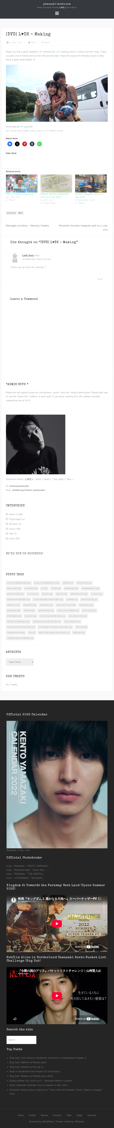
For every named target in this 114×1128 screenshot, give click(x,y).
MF (21, 126)
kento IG (13, 605)
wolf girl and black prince (54, 632)
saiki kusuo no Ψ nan (52, 616)
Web (69, 1115)
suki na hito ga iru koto (21, 627)
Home (21, 1115)
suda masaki (72, 621)
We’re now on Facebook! (24, 553)
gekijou (61, 594)
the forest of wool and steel (55, 627)
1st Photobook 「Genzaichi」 (29, 878)
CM (44, 588)
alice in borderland (18, 583)
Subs (12, 538)
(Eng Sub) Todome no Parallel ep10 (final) (31, 1076)
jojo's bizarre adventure (48, 599)
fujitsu (33, 594)
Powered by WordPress (41, 1121)
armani (68, 583)
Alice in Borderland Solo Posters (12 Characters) (35, 1071)
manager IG (45, 610)
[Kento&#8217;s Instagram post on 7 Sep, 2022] (91, 184)
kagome (72, 599)
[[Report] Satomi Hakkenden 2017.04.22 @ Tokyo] (56, 184)
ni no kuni (89, 610)
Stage (79, 1115)
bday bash (14, 588)
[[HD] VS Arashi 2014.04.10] (22, 184)
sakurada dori (77, 616)
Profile (32, 1115)
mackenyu (86, 605)
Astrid (67, 1121)
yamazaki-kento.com (57, 4)
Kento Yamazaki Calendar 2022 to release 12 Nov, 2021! (39, 1085)
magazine (13, 610)
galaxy (47, 594)
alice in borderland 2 (46, 583)
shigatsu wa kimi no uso (47, 621)
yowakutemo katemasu (20, 638)
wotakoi (79, 632)
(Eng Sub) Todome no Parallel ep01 (28, 1062)
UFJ (32, 632)
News (47, 42)
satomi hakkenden (18, 621)
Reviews (13, 524)
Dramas (57, 1115)
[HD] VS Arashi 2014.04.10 (20, 194)
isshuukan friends (18, 599)
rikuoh (30, 616)
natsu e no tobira (67, 610)
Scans (12, 529)
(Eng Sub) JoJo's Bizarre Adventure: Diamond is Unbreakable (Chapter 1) (48, 1058)
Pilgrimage (15, 519)
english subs (15, 594)
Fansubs (92, 1115)
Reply (100, 279)
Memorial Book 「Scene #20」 (30, 870)
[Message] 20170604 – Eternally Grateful (27, 225)
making (29, 610)
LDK (58, 52)
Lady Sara (28, 255)
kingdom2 (46, 605)
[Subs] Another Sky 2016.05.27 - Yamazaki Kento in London (41, 1081)
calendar (31, 588)
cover (56, 588)
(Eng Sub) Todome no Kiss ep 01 (27, 1067)
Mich (33, 42)
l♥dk (21, 213)
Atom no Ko (84, 583)
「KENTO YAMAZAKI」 (37, 866)
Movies (44, 1115)
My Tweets (11, 684)
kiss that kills (66, 605)
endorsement (90, 588)
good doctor (79, 594)
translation (16, 632)
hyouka (96, 594)
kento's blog (89, 599)
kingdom (30, 605)
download (11, 213)
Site (11, 533)
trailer (81, 627)
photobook (14, 616)
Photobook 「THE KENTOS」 (29, 874)
